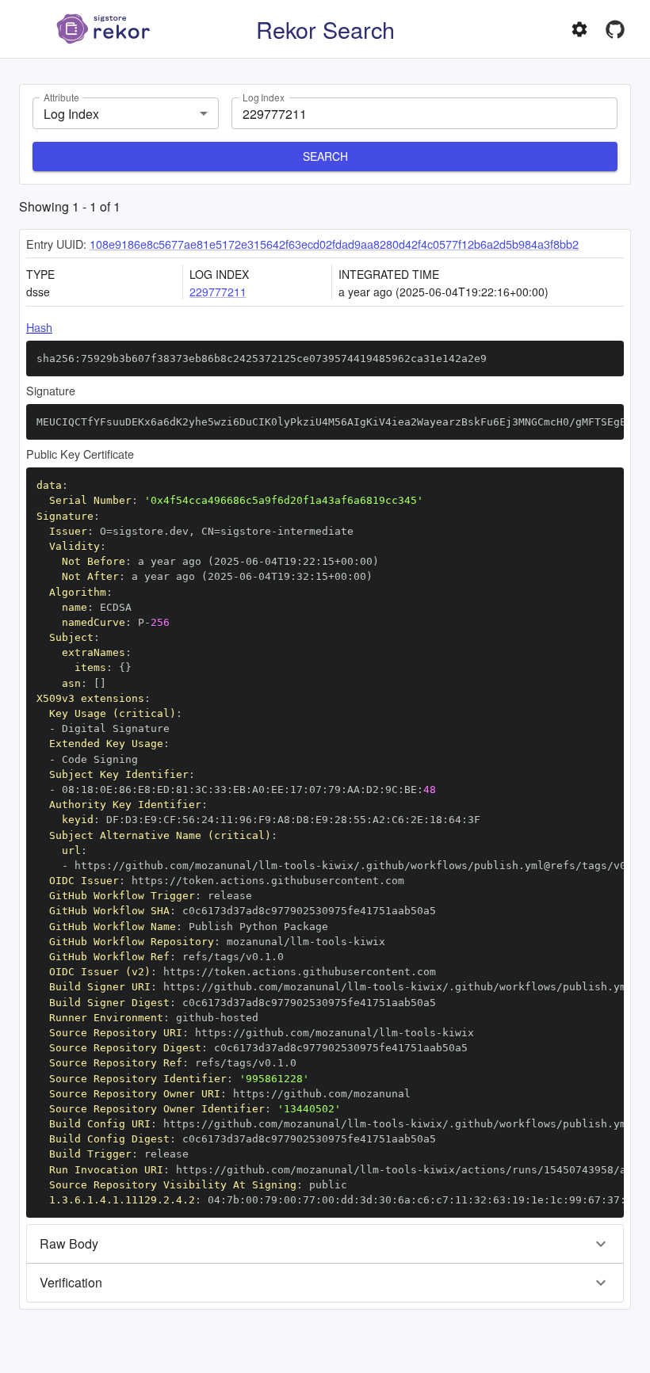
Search (325, 156)
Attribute (61, 97)
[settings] (579, 29)
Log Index (264, 97)
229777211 (218, 291)
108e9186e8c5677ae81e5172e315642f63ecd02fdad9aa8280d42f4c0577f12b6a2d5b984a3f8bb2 (334, 243)
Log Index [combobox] (71, 114)
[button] (325, 1244)
